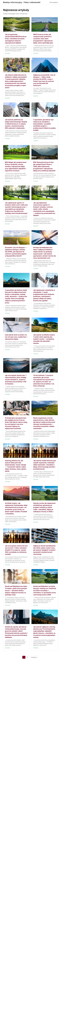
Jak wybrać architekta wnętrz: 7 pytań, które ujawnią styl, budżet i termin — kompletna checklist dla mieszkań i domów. (44, 339)
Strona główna (54, 2)
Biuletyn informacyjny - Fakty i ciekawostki (21, 2)
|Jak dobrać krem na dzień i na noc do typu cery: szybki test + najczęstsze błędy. (16, 337)
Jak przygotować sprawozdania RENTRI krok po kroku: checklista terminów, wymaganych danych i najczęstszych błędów (15, 39)
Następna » (34, 657)
